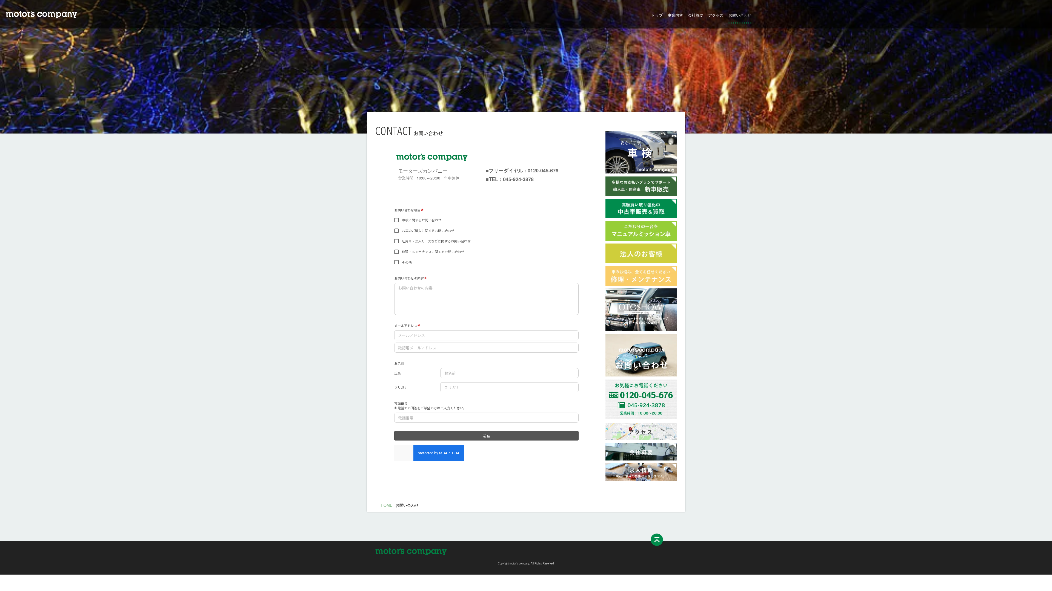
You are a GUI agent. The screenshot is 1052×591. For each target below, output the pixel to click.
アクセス (716, 15)
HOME (386, 505)
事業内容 (675, 15)
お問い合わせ (739, 15)
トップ (657, 15)
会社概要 (695, 15)
